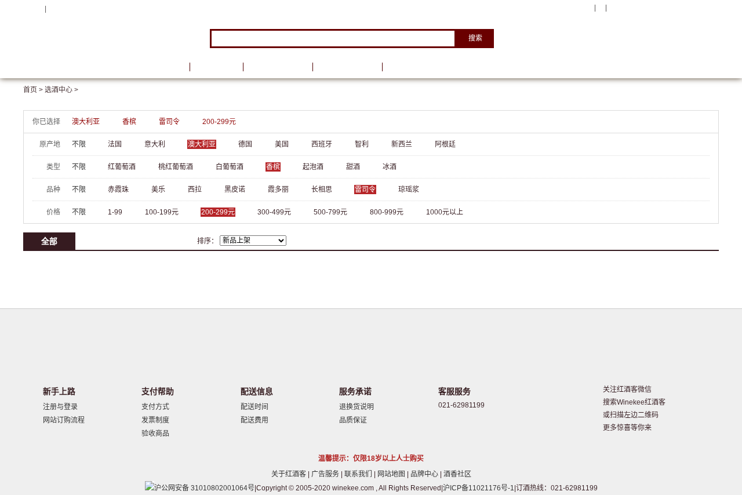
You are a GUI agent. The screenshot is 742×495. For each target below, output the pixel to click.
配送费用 (254, 420)
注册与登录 (60, 407)
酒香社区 (457, 474)
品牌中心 (425, 474)
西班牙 (321, 144)
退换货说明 (356, 407)
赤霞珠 (118, 189)
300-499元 (274, 212)
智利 (362, 144)
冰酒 (390, 167)
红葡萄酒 (122, 167)
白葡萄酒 (229, 167)
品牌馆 (216, 67)
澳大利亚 (86, 122)
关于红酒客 (289, 474)
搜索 (475, 38)
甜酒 (353, 167)
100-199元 (162, 212)
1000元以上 (444, 212)
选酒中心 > (61, 90)
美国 (282, 144)
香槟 (129, 122)
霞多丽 (278, 189)
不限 (79, 144)
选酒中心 (84, 67)
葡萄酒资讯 (277, 67)
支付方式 (155, 407)
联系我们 (359, 474)
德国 (245, 144)
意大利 (154, 144)
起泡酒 (313, 167)
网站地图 (392, 474)
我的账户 (576, 8)
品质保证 (353, 420)
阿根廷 (445, 144)
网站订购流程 (64, 420)
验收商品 (155, 434)
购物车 (648, 9)
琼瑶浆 (408, 189)
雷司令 (169, 122)
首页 (167, 67)
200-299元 (219, 122)
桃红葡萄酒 (175, 167)
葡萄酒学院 (347, 67)
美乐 (158, 189)
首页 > (34, 90)
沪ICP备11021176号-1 (478, 488)
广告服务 (326, 474)
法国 (115, 144)
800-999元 (386, 212)
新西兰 (401, 144)
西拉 (195, 189)
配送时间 (254, 407)
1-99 (115, 212)
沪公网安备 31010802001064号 (204, 488)
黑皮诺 (234, 189)
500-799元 (330, 212)
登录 (55, 9)
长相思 (321, 189)
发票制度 (155, 420)
